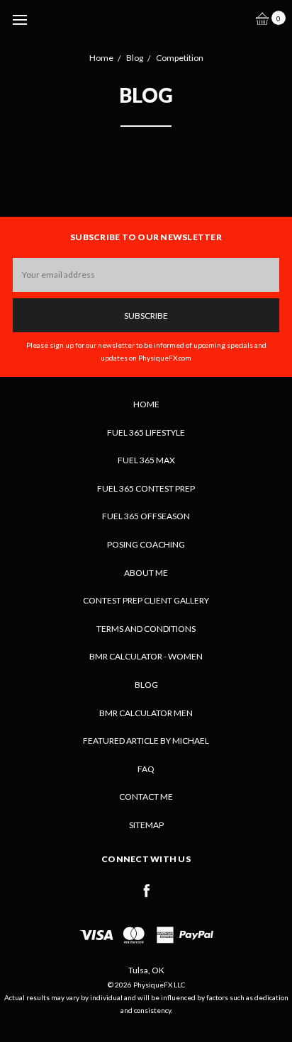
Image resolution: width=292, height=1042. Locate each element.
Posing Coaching (146, 544)
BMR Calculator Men (146, 713)
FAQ (146, 769)
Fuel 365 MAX (146, 460)
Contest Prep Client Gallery (146, 600)
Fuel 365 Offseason (146, 516)
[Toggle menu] (19, 19)
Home (146, 404)
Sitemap (146, 825)
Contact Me (146, 796)
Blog (146, 684)
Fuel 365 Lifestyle (146, 432)
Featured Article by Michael (146, 740)
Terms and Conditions (146, 628)
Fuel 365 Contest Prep (146, 488)
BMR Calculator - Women (146, 656)
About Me (146, 572)
